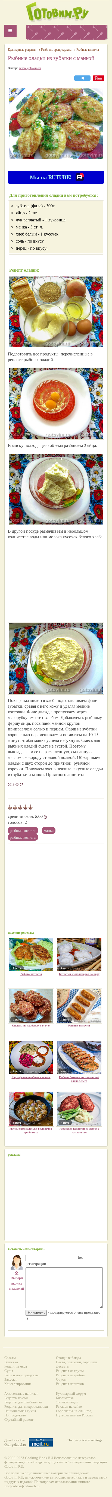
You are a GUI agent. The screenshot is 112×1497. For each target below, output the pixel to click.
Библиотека (65, 1398)
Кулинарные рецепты (22, 49)
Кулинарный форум (71, 1393)
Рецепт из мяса (15, 1366)
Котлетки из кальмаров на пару (79, 974)
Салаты (10, 1358)
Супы (8, 1371)
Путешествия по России (74, 1415)
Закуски (10, 1379)
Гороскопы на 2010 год (74, 1411)
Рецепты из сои (16, 1398)
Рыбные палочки (79, 1025)
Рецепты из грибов (70, 1375)
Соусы (61, 1379)
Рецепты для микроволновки (26, 1406)
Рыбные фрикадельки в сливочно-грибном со (31, 1130)
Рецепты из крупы (70, 1371)
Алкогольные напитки (21, 1393)
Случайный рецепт (18, 1419)
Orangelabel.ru (15, 1444)
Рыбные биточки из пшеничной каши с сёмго (79, 1079)
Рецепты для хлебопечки (23, 1402)
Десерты (62, 1366)
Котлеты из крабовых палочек (31, 1025)
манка (49, 830)
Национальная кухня (20, 1411)
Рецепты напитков (70, 1384)
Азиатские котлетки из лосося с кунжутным (79, 1130)
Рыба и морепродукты (56, 49)
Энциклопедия (67, 1402)
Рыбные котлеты (23, 830)
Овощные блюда (68, 1358)
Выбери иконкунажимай (16, 1280)
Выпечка (11, 1362)
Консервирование (18, 1384)
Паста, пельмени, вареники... (77, 1362)
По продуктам (15, 1415)
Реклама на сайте (69, 1406)
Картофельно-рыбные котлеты (31, 1077)
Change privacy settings (84, 1440)
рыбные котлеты (23, 837)
